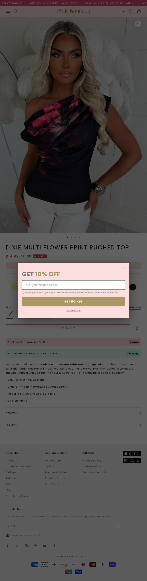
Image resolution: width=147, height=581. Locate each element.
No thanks (74, 310)
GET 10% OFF (73, 301)
